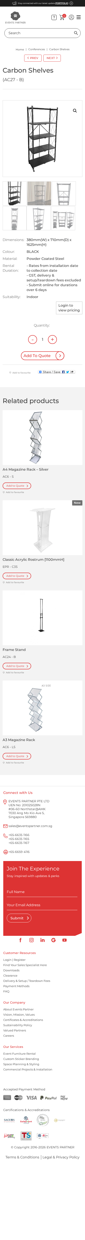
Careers (8, 1035)
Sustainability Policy (17, 1025)
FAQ (6, 991)
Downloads (11, 970)
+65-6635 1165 (18, 839)
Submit (17, 918)
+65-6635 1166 (18, 835)
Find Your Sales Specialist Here (25, 965)
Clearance (10, 975)
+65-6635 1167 (18, 843)
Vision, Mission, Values (19, 1014)
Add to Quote (15, 485)
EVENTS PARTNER (60, 1147)
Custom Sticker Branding (21, 1059)
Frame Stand (14, 650)
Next (51, 58)
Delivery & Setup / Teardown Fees (26, 981)
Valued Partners (14, 1030)
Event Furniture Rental (19, 1053)
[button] (75, 111)
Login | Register (14, 959)
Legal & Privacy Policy (61, 1157)
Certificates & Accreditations (23, 1020)
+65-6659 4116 (19, 852)
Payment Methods (16, 986)
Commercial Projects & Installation (27, 1069)
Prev (34, 58)
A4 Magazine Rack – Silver (26, 469)
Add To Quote (37, 355)
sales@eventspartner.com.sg (30, 826)
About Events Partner (18, 1009)
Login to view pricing (69, 307)
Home (20, 49)
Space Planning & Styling (21, 1064)
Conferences (36, 49)
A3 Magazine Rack (19, 740)
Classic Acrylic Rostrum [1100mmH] (33, 559)
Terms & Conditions (22, 1157)
